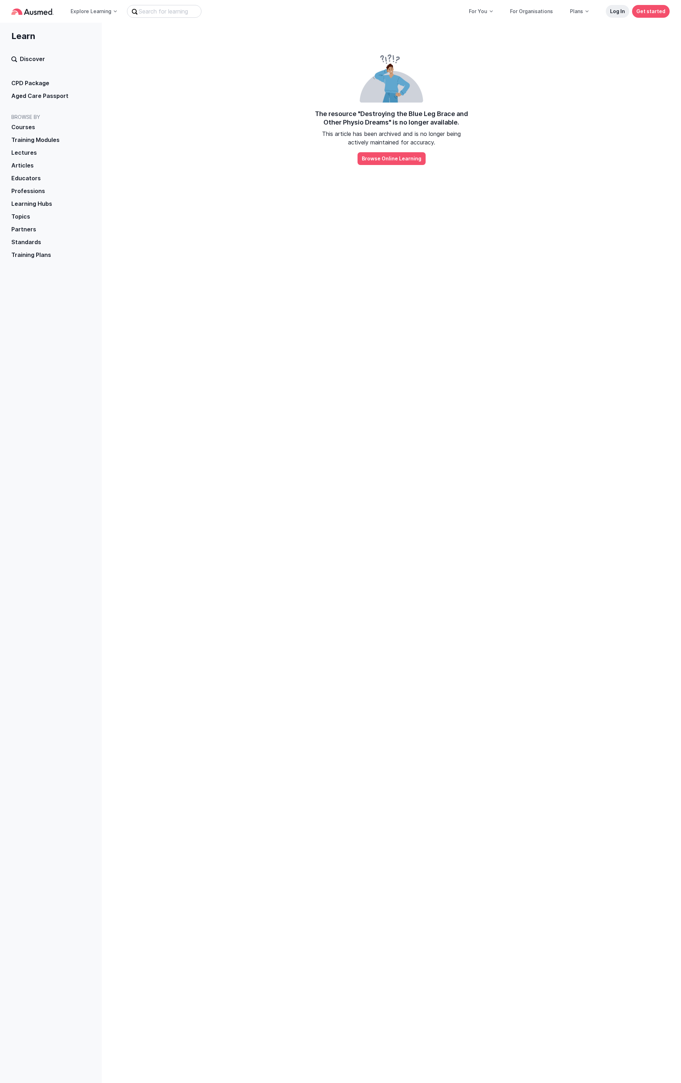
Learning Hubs (31, 203)
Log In (617, 11)
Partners (23, 229)
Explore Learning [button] (91, 11)
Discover (32, 58)
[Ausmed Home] (32, 11)
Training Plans (31, 254)
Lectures (24, 152)
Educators (26, 178)
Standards (26, 242)
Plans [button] (576, 11)
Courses (23, 127)
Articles (22, 165)
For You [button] (478, 11)
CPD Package (30, 83)
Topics (20, 216)
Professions (28, 190)
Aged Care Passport (39, 95)
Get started (650, 11)
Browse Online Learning (391, 158)
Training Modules (35, 139)
